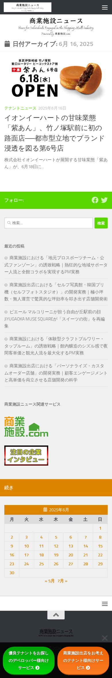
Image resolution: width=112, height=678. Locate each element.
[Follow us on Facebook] (95, 200)
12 (56, 546)
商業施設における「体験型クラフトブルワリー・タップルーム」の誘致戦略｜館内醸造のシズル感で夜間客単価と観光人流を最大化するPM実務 (56, 346)
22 (100, 555)
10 (26, 546)
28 (85, 563)
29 (100, 563)
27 (70, 563)
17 (26, 555)
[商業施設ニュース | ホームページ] (35, 7)
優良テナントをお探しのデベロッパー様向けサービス (29, 660)
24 (26, 563)
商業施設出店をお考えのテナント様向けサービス (83, 660)
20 (70, 555)
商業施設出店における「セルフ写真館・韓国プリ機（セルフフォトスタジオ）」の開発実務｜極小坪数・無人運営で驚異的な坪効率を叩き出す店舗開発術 (56, 291)
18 (41, 555)
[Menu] (105, 7)
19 (56, 555)
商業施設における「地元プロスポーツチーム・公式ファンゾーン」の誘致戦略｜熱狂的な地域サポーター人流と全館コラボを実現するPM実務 (56, 264)
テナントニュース (20, 108)
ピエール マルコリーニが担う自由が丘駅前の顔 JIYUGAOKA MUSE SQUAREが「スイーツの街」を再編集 (54, 319)
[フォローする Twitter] (104, 200)
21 (85, 555)
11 (41, 546)
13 (70, 546)
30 (11, 572)
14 (85, 546)
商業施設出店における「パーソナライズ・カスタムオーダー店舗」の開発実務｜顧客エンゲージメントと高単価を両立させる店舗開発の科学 (56, 373)
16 (11, 555)
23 (11, 563)
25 (41, 563)
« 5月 (50, 580)
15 (100, 546)
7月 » (62, 580)
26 (56, 563)
